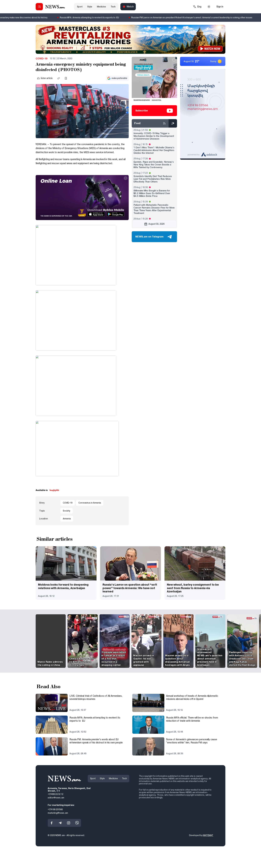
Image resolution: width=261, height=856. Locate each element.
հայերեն (54, 490)
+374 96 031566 (55, 809)
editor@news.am (56, 797)
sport (79, 6)
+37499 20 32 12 (55, 794)
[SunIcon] (209, 6)
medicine (101, 6)
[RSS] (164, 123)
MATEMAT (208, 835)
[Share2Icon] (58, 78)
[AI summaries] (173, 123)
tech (113, 6)
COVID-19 (41, 58)
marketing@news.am (58, 813)
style (89, 6)
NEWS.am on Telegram (149, 236)
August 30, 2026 (156, 224)
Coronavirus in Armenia (89, 503)
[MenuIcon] (39, 6)
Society (66, 511)
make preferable (119, 78)
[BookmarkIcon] (66, 78)
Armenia (67, 518)
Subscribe (141, 110)
